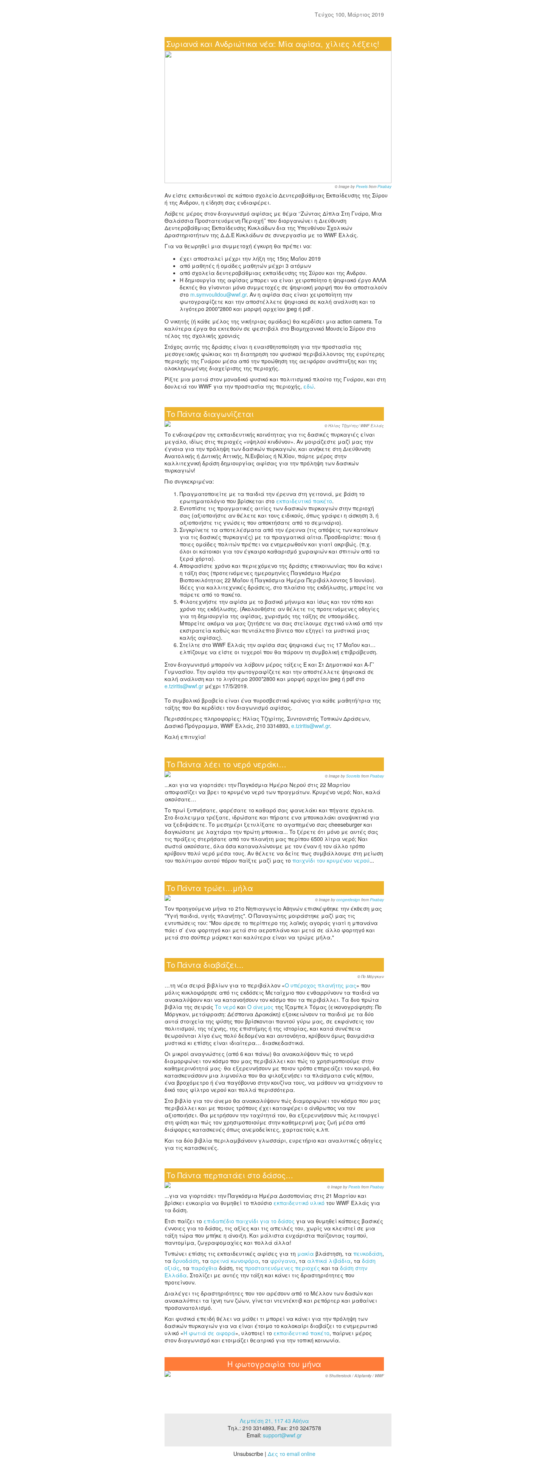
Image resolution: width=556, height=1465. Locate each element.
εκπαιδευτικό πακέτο (304, 501)
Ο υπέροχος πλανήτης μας (320, 985)
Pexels (362, 186)
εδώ (308, 386)
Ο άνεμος (260, 1007)
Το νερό (225, 1007)
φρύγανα (283, 1260)
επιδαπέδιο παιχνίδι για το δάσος (249, 1221)
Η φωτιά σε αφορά (209, 1333)
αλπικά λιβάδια (329, 1260)
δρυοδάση (186, 1260)
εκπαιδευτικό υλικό (299, 1203)
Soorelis (353, 776)
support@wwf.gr (282, 1435)
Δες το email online (291, 1453)
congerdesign (348, 899)
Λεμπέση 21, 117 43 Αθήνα (274, 1421)
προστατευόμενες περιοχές (282, 1268)
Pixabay (384, 186)
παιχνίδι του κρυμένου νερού (331, 860)
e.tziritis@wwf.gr (184, 686)
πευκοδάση (367, 1253)
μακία (305, 1253)
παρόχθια (204, 1268)
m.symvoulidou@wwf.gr (218, 294)
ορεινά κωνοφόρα (234, 1260)
